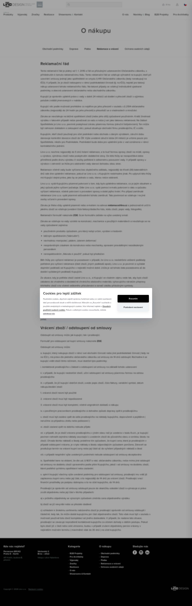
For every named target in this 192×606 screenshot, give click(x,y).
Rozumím (133, 298)
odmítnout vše (49, 313)
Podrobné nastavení (133, 307)
